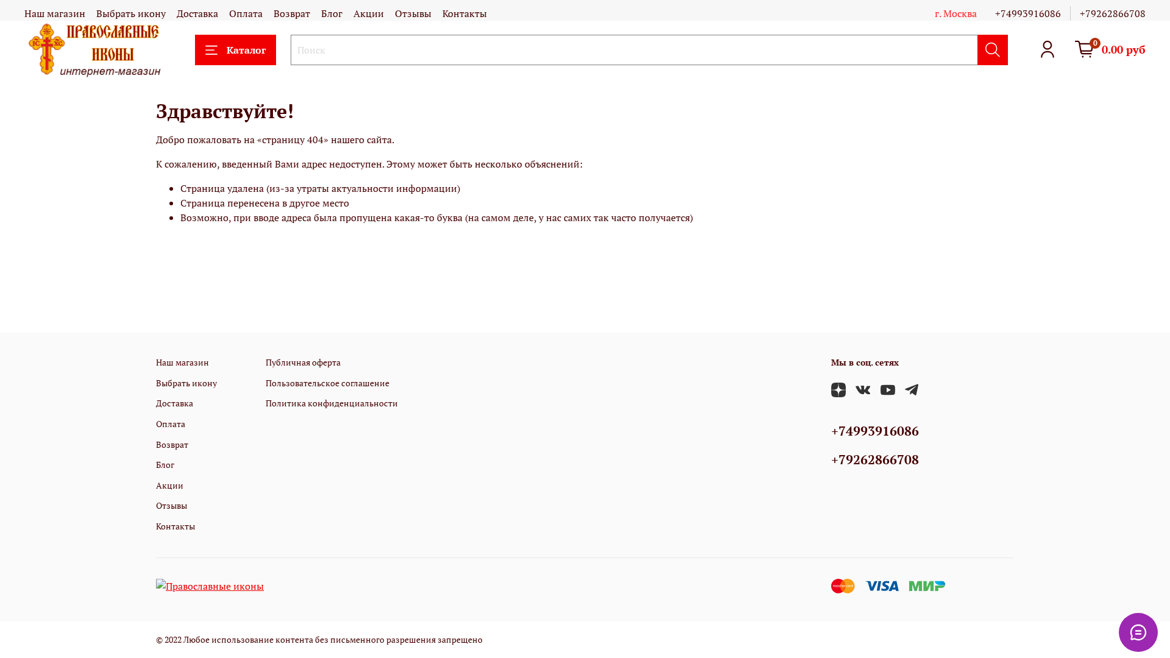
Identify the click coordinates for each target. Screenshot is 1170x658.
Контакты (464, 13)
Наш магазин (54, 13)
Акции (368, 13)
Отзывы (413, 13)
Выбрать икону (131, 13)
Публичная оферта (303, 362)
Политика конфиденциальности (332, 403)
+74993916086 (1028, 13)
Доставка (197, 13)
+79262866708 (1113, 13)
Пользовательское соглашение (327, 383)
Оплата (246, 13)
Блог (331, 13)
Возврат (292, 13)
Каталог (246, 50)
